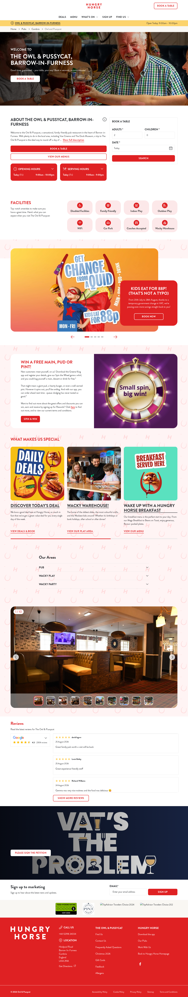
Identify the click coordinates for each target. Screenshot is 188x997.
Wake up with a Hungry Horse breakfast (149, 508)
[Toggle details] (46, 738)
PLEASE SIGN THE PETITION (30, 853)
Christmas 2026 (102, 953)
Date (116, 142)
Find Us (99, 934)
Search (143, 158)
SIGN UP (163, 892)
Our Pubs (142, 940)
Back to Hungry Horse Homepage (153, 953)
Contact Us (100, 940)
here (73, 407)
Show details (153, 33)
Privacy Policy (135, 992)
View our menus (58, 156)
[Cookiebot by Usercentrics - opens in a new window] (19, 33)
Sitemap (150, 992)
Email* (114, 886)
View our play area (94, 473)
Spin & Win (30, 419)
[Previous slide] (72, 337)
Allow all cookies (163, 7)
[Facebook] (140, 964)
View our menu (150, 473)
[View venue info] (105, 123)
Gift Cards (100, 960)
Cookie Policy (118, 992)
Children (152, 129)
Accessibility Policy (99, 992)
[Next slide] (115, 337)
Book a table (58, 148)
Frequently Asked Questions (108, 947)
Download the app (146, 934)
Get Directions (65, 966)
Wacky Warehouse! (88, 505)
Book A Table (25, 78)
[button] (87, 336)
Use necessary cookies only (163, 17)
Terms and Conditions (168, 992)
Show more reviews (71, 798)
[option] (38, 700)
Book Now (149, 316)
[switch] (84, 33)
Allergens (99, 973)
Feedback (99, 966)
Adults (117, 129)
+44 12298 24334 (67, 934)
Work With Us (144, 947)
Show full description (73, 140)
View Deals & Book (37, 473)
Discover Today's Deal (35, 505)
